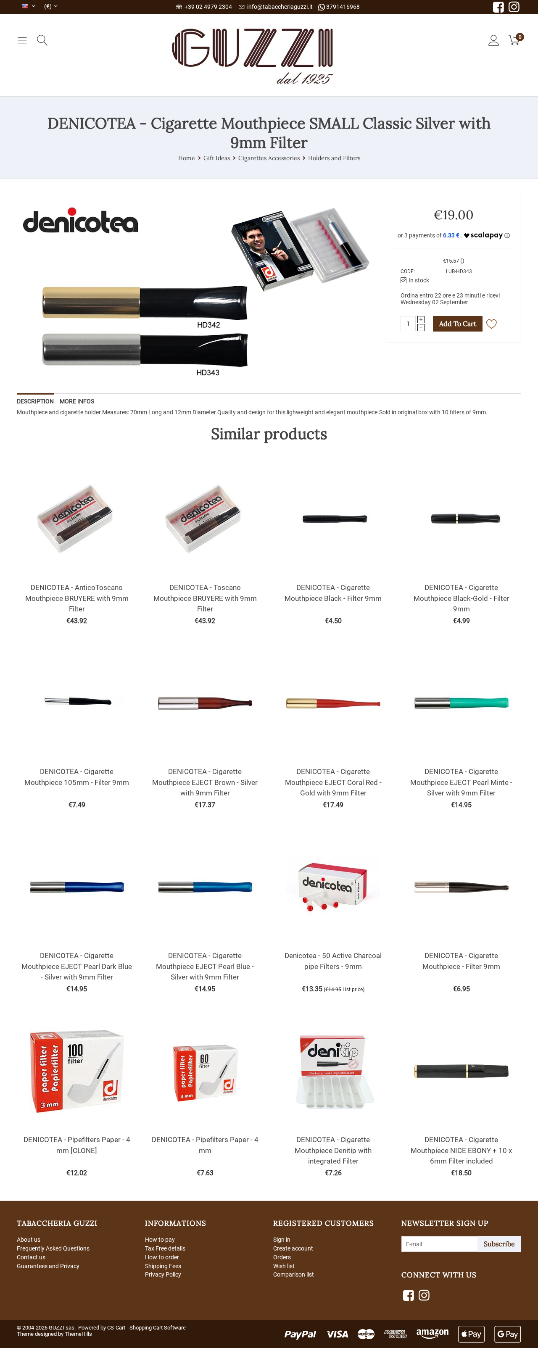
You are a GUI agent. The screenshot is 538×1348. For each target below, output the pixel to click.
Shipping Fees (163, 1266)
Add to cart (457, 323)
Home (186, 158)
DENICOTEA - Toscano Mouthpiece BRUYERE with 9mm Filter (205, 598)
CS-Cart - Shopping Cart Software (146, 1327)
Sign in (281, 1239)
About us (28, 1239)
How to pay (160, 1239)
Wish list (284, 1266)
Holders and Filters (334, 158)
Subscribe (499, 1244)
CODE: (408, 271)
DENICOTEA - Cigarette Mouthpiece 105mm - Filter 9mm (76, 777)
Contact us (31, 1257)
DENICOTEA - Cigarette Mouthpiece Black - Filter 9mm (333, 593)
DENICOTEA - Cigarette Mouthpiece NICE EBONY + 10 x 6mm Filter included (461, 1150)
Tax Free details (165, 1248)
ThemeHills (78, 1334)
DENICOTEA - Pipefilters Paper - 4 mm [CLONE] (77, 1145)
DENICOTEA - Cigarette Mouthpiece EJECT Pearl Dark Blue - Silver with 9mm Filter (76, 966)
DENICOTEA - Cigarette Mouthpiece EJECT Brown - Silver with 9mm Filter (205, 782)
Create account (293, 1248)
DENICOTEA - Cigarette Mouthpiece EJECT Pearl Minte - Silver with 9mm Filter (461, 782)
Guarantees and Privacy (48, 1266)
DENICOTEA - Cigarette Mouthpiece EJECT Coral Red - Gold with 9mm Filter (333, 782)
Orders (282, 1257)
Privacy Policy (163, 1274)
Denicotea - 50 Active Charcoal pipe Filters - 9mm (333, 961)
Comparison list (293, 1274)
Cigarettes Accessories (269, 158)
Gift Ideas (216, 158)
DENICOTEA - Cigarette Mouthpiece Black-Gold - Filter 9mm (461, 598)
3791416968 (342, 6)
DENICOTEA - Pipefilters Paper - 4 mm (205, 1145)
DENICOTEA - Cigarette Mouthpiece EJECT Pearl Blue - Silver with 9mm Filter (205, 966)
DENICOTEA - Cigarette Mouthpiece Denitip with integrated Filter (333, 1150)
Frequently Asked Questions (53, 1248)
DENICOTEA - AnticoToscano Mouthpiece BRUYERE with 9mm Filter (77, 598)
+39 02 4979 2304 (207, 6)
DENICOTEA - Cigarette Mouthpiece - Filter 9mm (461, 961)
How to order (162, 1257)
